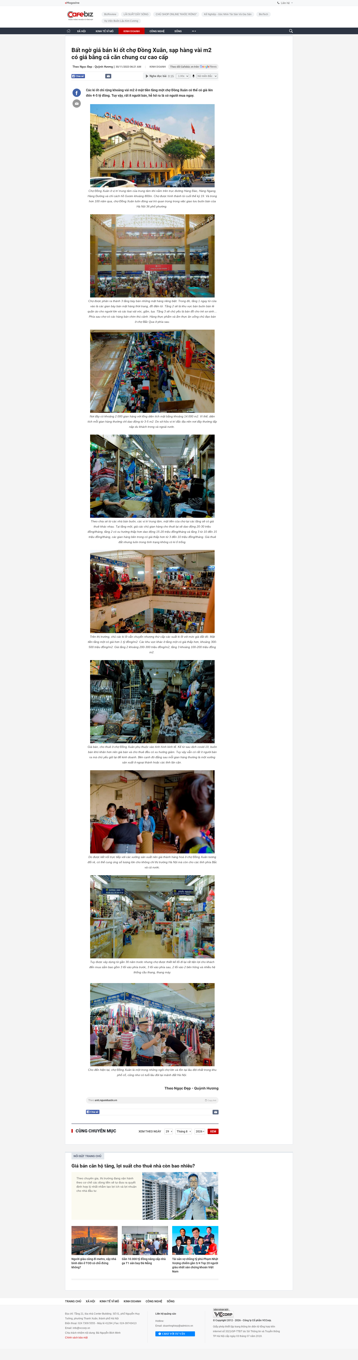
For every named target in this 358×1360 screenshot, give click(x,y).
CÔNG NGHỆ (157, 31)
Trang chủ (73, 1301)
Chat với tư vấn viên (173, 1334)
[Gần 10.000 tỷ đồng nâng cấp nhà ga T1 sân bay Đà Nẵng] (145, 1240)
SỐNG (178, 31)
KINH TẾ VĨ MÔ (105, 31)
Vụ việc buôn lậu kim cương (121, 20)
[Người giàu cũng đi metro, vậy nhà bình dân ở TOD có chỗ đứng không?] (94, 1240)
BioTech (263, 14)
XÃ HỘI (81, 31)
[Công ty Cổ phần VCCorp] (223, 1313)
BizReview (110, 14)
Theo (152, 1100)
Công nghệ (154, 1301)
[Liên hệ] (108, 76)
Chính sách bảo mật (76, 1337)
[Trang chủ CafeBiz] (68, 30)
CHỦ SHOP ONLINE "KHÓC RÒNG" (176, 14)
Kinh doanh (158, 66)
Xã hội (90, 1301)
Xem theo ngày (150, 1131)
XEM (213, 1131)
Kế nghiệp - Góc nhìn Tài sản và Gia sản (228, 14)
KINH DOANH (131, 31)
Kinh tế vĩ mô (109, 1301)
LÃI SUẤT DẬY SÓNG (136, 14)
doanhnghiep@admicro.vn (178, 1325)
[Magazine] (72, 3)
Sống (171, 1301)
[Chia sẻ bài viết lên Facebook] (77, 93)
